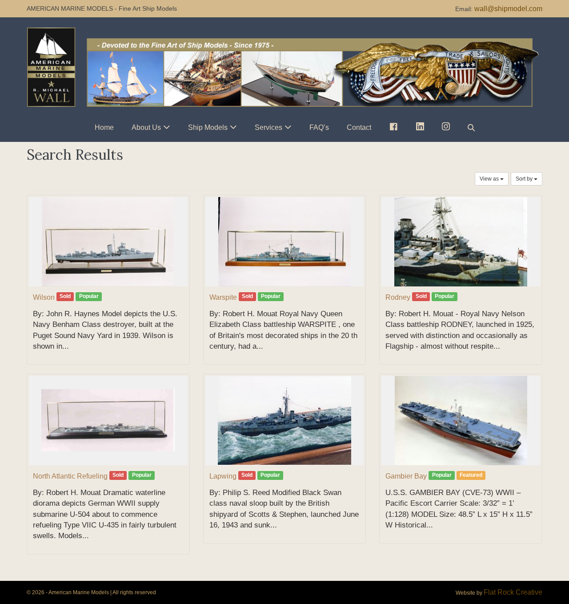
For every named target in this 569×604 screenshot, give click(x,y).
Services (268, 127)
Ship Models (208, 127)
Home (104, 127)
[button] (471, 127)
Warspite (223, 297)
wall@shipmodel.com (508, 8)
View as (490, 179)
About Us (146, 127)
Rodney (397, 297)
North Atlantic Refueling (70, 476)
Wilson (44, 297)
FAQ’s (319, 127)
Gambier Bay (406, 476)
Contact (359, 127)
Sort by (525, 179)
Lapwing (222, 476)
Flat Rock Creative (513, 592)
